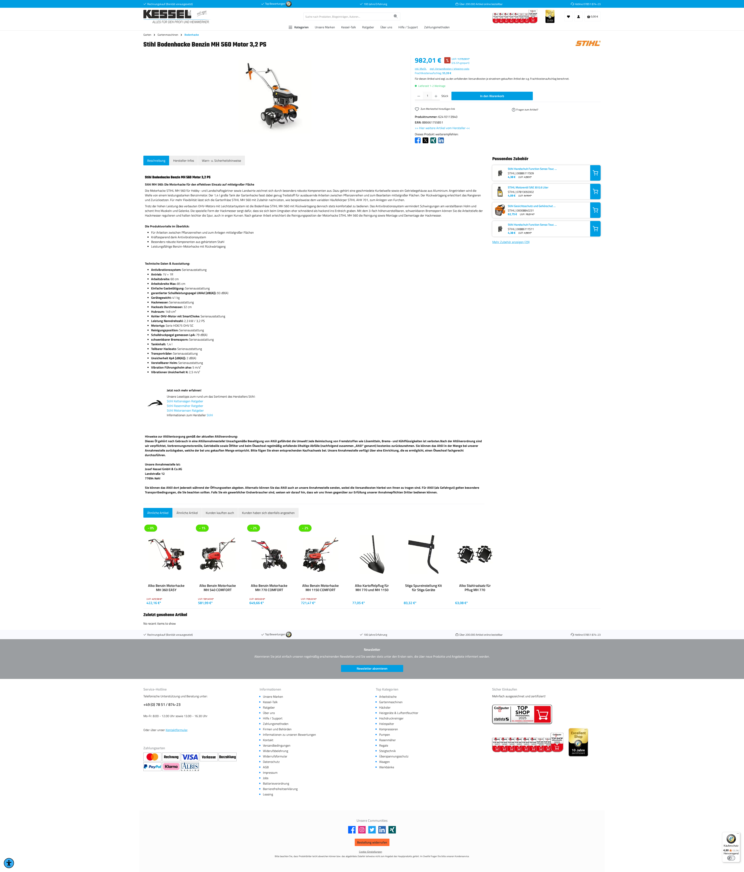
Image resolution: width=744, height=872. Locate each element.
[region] (275, 96)
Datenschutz (271, 761)
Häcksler (385, 707)
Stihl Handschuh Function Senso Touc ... (532, 169)
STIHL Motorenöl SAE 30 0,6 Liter (528, 187)
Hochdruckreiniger (391, 718)
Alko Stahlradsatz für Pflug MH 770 (475, 588)
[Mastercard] (152, 757)
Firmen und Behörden (277, 729)
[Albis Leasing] (190, 766)
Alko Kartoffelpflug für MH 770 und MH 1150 (372, 588)
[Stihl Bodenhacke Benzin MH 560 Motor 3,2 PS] (275, 96)
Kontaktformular (176, 730)
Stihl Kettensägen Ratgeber (185, 401)
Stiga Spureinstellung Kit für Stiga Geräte (423, 588)
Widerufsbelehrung (275, 751)
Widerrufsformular (275, 756)
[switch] (731, 858)
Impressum (270, 772)
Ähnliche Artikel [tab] (158, 512)
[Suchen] (395, 16)
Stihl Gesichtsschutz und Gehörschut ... (532, 206)
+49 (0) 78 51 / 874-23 (162, 704)
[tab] (156, 160)
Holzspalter (386, 723)
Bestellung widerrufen (372, 842)
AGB (266, 767)
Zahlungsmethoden (275, 723)
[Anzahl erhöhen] (436, 96)
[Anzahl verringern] (419, 96)
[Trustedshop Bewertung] (289, 4)
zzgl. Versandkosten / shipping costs (449, 69)
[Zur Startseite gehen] (177, 16)
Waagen (384, 761)
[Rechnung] (171, 757)
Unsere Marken (273, 696)
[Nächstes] (599, 608)
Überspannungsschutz (393, 756)
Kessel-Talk (270, 702)
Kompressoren (388, 729)
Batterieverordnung (276, 783)
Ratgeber (269, 707)
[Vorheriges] (144, 608)
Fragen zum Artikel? (527, 109)
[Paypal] (152, 766)
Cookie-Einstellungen (370, 852)
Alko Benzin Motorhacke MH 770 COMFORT (269, 588)
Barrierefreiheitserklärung (280, 789)
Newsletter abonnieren (372, 668)
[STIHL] (588, 46)
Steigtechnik (387, 751)
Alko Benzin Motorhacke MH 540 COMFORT (217, 588)
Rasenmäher (387, 740)
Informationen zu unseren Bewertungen (289, 734)
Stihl (210, 415)
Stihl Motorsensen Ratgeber (185, 410)
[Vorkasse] (209, 757)
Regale (383, 745)
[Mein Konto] (578, 16)
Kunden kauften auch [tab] (220, 512)
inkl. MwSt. (421, 69)
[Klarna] (171, 766)
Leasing (268, 794)
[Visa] (190, 757)
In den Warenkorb (492, 96)
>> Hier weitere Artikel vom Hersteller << (442, 128)
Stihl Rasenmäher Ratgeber (185, 405)
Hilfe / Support (272, 718)
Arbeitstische (388, 696)
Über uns (269, 713)
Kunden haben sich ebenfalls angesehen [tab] (268, 512)
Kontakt (268, 740)
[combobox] (347, 16)
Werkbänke (386, 767)
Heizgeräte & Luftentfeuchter (398, 713)
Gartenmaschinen (391, 702)
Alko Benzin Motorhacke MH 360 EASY (166, 588)
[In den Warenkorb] (595, 173)
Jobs (265, 778)
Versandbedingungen (276, 745)
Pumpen (384, 734)
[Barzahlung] (228, 757)
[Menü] (737, 834)
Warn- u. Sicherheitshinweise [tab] (221, 160)
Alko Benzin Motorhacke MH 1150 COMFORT (320, 588)
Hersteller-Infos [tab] (183, 160)
